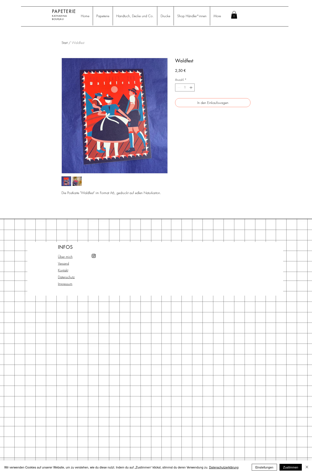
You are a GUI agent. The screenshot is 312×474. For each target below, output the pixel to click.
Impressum (65, 283)
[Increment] (191, 87)
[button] (234, 15)
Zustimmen (290, 467)
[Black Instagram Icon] (93, 256)
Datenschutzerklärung (224, 467)
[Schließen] (306, 467)
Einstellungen (264, 467)
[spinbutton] (185, 87)
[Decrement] (178, 87)
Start (64, 42)
